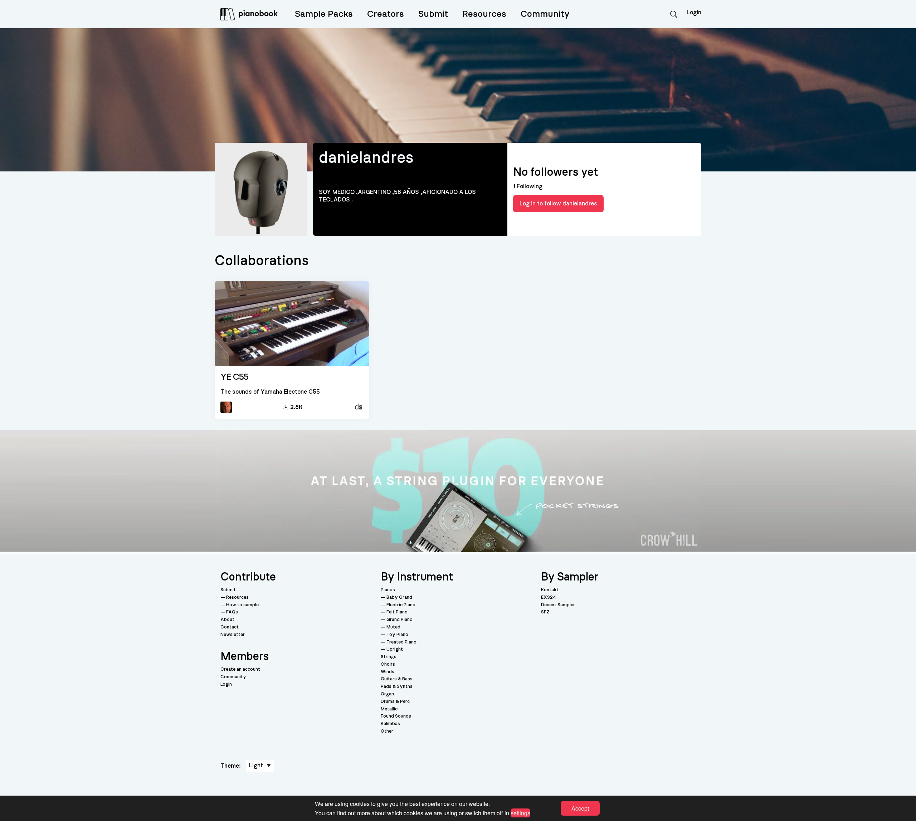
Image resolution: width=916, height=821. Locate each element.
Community (545, 14)
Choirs (388, 664)
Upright (394, 649)
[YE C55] (292, 324)
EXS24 (548, 597)
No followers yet (555, 172)
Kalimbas (390, 724)
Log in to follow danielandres (558, 204)
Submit (433, 14)
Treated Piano (401, 642)
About (227, 619)
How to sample (242, 605)
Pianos (388, 590)
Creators (385, 14)
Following (527, 186)
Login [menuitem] (694, 12)
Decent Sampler (558, 605)
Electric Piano (400, 605)
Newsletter (232, 634)
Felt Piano (397, 612)
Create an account (240, 669)
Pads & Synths (397, 686)
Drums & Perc (395, 701)
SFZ (545, 612)
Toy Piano (397, 634)
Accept (580, 808)
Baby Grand (399, 597)
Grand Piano (399, 619)
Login (226, 684)
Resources (484, 14)
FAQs (232, 612)
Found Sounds (396, 716)
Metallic (389, 709)
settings (520, 812)
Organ (387, 694)
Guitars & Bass (397, 679)
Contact (229, 627)
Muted (393, 627)
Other (387, 731)
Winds (387, 672)
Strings (388, 657)
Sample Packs (324, 14)
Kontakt (550, 590)
